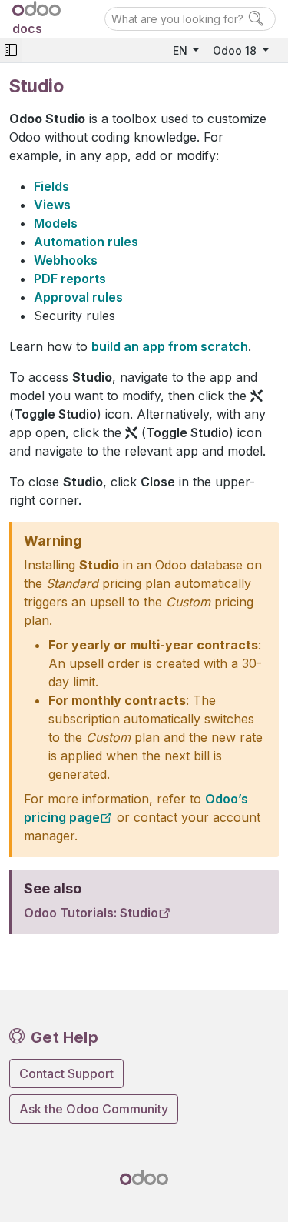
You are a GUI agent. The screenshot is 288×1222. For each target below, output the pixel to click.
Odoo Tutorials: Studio (91, 912)
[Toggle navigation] (11, 50)
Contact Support (66, 1073)
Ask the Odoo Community (93, 1109)
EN (181, 50)
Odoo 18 (236, 50)
